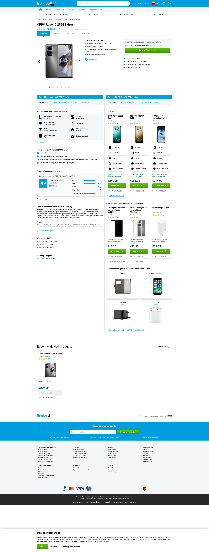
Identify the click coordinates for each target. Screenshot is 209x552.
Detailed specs (44, 142)
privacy (90, 541)
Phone (48, 9)
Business (82, 9)
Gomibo (111, 465)
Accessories (60, 9)
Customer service (96, 9)
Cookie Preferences (103, 502)
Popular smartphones (47, 447)
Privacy (87, 502)
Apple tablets (112, 449)
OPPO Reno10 (58, 20)
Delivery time (41, 472)
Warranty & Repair (43, 477)
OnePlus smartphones (79, 453)
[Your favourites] (163, 3)
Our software (111, 470)
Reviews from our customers (80, 102)
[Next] (79, 61)
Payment (40, 468)
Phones (76, 447)
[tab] (49, 87)
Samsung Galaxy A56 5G (45, 455)
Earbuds (145, 455)
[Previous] (39, 61)
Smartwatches (147, 459)
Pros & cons (65, 102)
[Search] (128, 3)
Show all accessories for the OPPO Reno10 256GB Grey (127, 261)
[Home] (40, 9)
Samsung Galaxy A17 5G (45, 461)
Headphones (147, 457)
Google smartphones (79, 457)
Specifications (55, 102)
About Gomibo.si (78, 502)
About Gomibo (112, 468)
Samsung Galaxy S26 (44, 453)
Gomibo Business (78, 468)
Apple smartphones (78, 449)
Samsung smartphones (80, 451)
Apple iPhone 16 (43, 451)
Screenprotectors (148, 451)
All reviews (43, 199)
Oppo (50, 20)
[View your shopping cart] (169, 3)
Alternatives (124, 102)
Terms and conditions (116, 502)
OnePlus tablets (112, 457)
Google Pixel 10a (43, 457)
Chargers (145, 453)
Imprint (93, 502)
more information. (123, 498)
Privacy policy (112, 472)
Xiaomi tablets (112, 453)
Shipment (41, 474)
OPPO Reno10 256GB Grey (72, 20)
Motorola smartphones (79, 455)
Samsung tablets (113, 451)
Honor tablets (112, 455)
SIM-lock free (92, 59)
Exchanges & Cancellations (46, 476)
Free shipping (118, 190)
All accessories (147, 461)
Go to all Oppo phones (116, 196)
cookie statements (103, 541)
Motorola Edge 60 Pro (44, 459)
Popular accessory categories (149, 102)
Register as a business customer (82, 470)
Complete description (47, 231)
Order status (41, 470)
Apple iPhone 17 (43, 449)
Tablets (72, 9)
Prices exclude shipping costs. (124, 497)
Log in (147, 3)
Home (39, 20)
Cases (145, 449)
